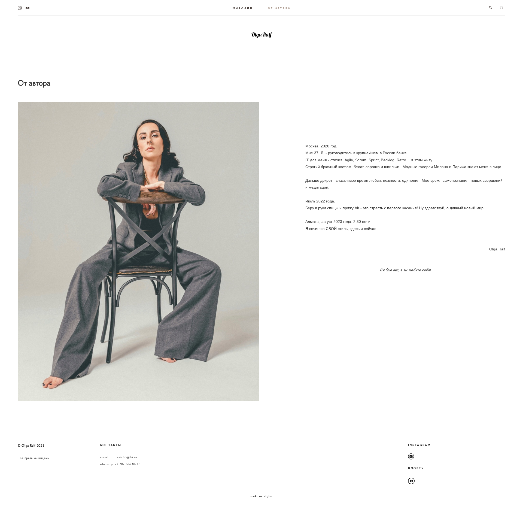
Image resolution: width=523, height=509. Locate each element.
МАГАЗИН (243, 8)
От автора (279, 8)
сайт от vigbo (261, 496)
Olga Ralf (261, 34)
